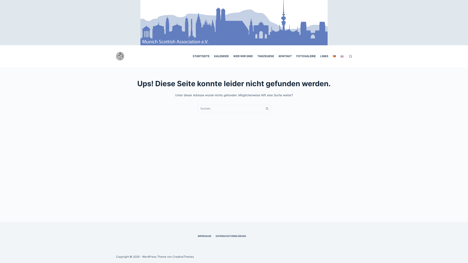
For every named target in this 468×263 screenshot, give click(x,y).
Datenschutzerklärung (231, 236)
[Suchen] (350, 56)
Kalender (221, 56)
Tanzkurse (265, 56)
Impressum (204, 236)
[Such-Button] (266, 108)
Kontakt (285, 56)
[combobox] (230, 108)
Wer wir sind (243, 56)
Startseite (201, 56)
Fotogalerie (306, 56)
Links (324, 56)
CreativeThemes (183, 256)
